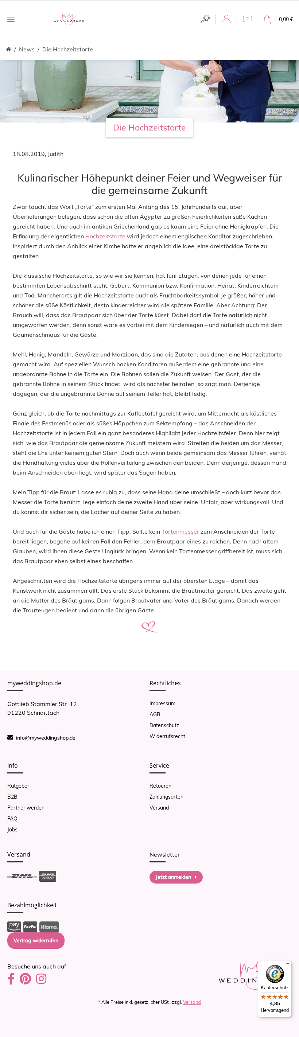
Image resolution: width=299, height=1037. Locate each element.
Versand (159, 807)
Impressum (162, 703)
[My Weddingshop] (68, 19)
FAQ (12, 818)
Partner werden (25, 807)
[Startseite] (8, 49)
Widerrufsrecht (167, 736)
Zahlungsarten (166, 797)
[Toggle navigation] (11, 19)
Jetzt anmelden (173, 877)
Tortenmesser (180, 531)
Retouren (160, 786)
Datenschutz (164, 725)
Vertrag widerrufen (35, 940)
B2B (12, 797)
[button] (205, 19)
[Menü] (287, 965)
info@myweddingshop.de (45, 737)
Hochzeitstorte (105, 236)
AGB (155, 714)
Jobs (12, 829)
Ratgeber (18, 786)
